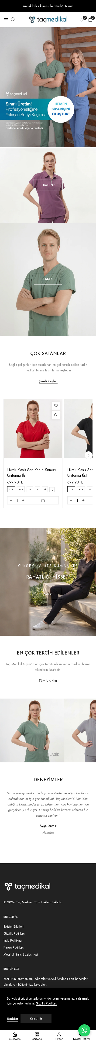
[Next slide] (89, 455)
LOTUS (53, 754)
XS (29, 489)
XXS (21, 489)
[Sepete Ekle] (43, 500)
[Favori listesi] (56, 406)
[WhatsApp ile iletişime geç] (84, 1030)
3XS (11, 489)
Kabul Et (36, 1018)
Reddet (12, 1018)
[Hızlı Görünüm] (56, 415)
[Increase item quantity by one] (23, 500)
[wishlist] (82, 20)
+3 (52, 490)
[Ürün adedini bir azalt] (11, 500)
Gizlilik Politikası (46, 1003)
